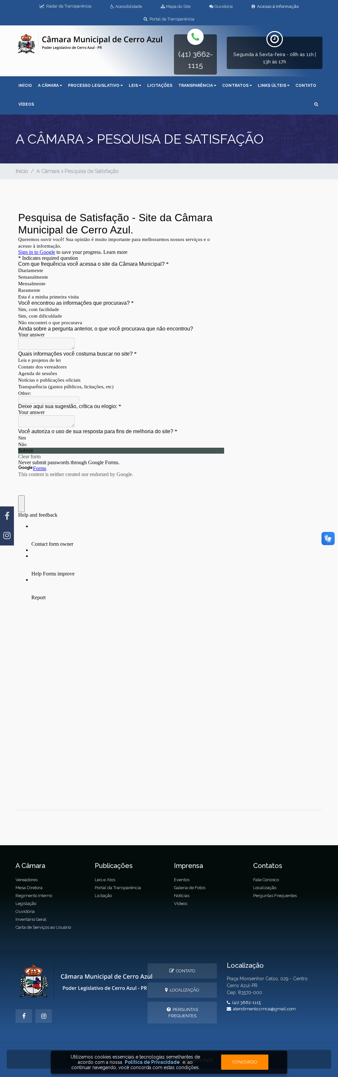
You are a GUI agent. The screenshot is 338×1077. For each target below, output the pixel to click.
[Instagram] (7, 535)
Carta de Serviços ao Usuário (43, 927)
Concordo (244, 1062)
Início (25, 85)
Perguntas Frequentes (275, 895)
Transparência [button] (196, 85)
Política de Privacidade (152, 1062)
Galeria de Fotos (189, 887)
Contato (305, 85)
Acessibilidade (128, 6)
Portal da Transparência (171, 19)
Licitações (159, 85)
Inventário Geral (31, 919)
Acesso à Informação (277, 6)
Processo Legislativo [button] (94, 85)
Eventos (181, 879)
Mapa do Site (177, 6)
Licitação (103, 895)
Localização (264, 887)
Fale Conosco (266, 879)
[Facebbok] (24, 1016)
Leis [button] (134, 85)
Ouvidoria (223, 6)
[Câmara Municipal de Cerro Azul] (90, 43)
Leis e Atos (105, 879)
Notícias (181, 895)
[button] (316, 104)
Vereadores (27, 879)
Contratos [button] (236, 85)
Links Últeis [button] (272, 85)
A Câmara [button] (49, 85)
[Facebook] (7, 516)
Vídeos (26, 104)
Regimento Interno (34, 895)
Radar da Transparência (67, 6)
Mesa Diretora (29, 887)
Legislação (26, 903)
